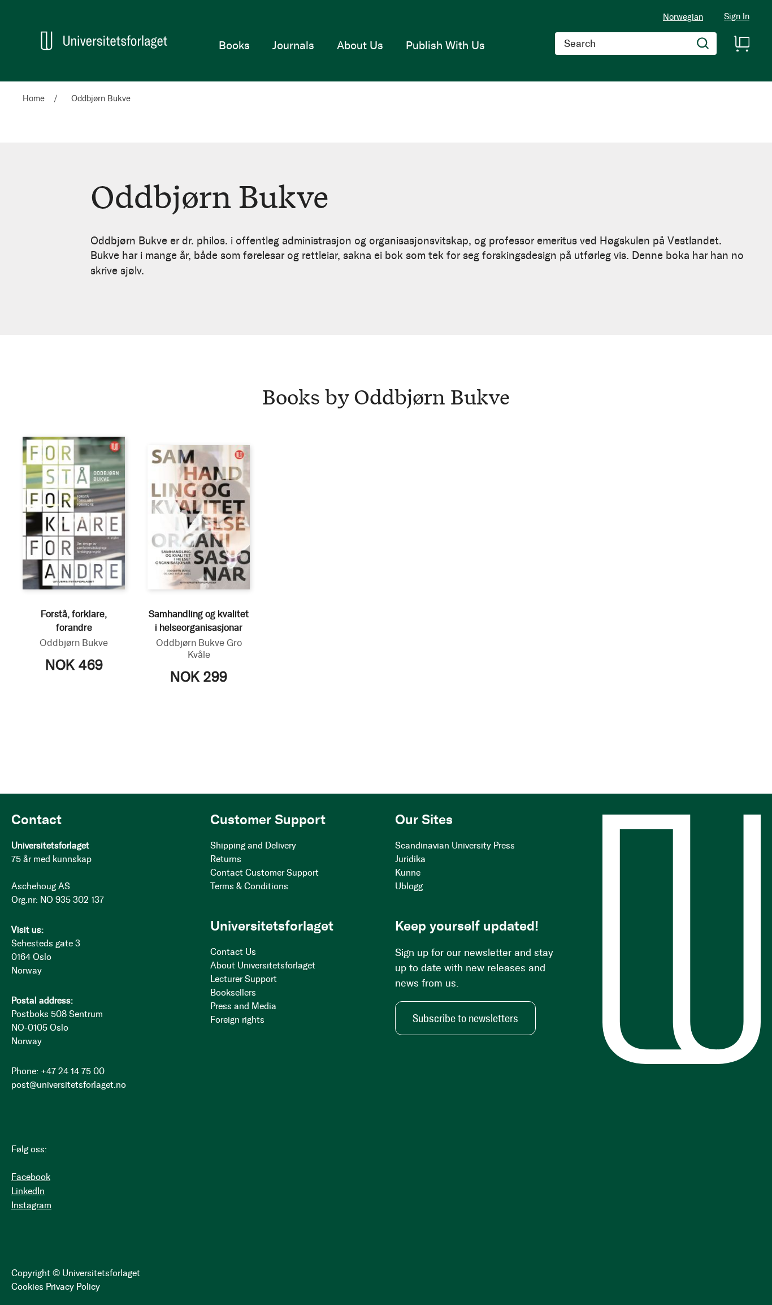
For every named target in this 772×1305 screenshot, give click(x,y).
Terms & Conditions (249, 886)
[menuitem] (234, 45)
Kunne (407, 872)
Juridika (410, 859)
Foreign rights (237, 1019)
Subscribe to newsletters (465, 1018)
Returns (225, 859)
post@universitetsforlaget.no (68, 1084)
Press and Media (243, 1006)
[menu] (351, 45)
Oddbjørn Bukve (74, 642)
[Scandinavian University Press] (104, 40)
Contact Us (233, 951)
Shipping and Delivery (253, 845)
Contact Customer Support (264, 872)
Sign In (736, 16)
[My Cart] (741, 43)
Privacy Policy (73, 1286)
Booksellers (233, 992)
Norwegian (683, 17)
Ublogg (409, 886)
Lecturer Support (243, 979)
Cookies (27, 1286)
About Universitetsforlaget (262, 965)
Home (35, 98)
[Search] (703, 43)
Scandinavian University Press (455, 845)
